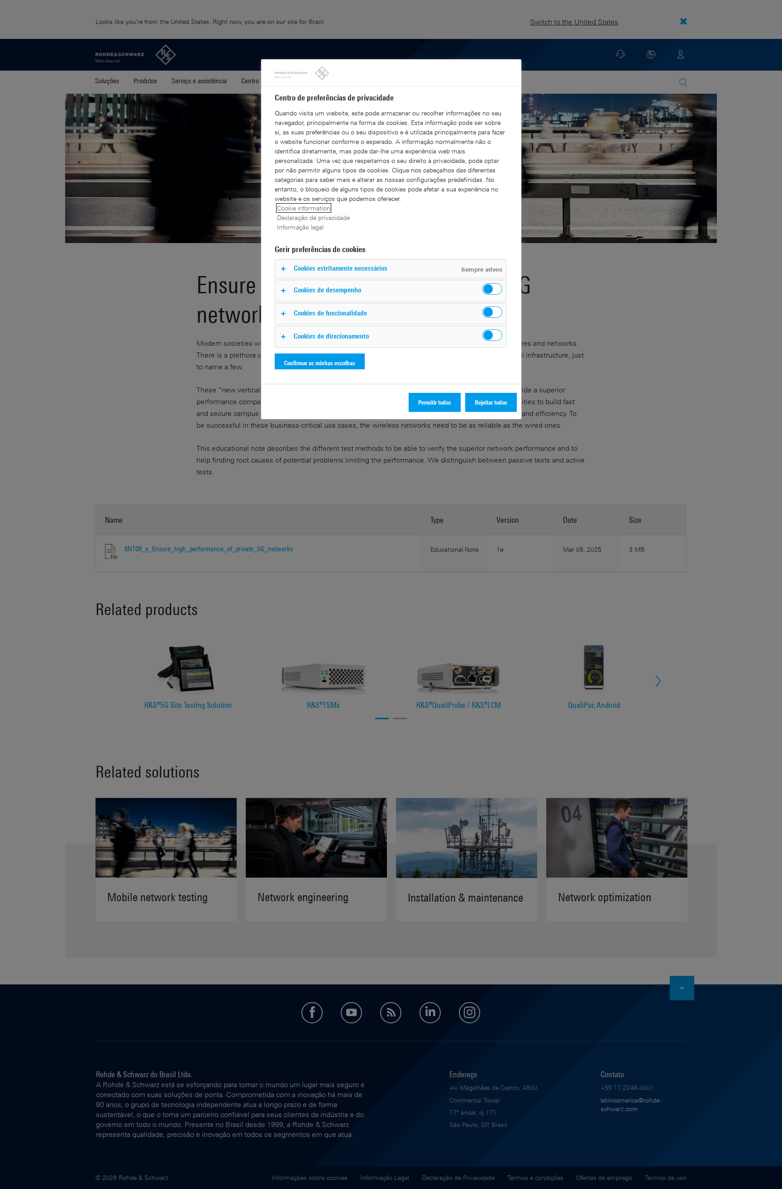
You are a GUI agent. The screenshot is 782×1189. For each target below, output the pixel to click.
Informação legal (300, 227)
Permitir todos (434, 402)
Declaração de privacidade (313, 217)
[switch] (492, 289)
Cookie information (303, 208)
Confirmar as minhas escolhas (319, 363)
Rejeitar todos (491, 402)
